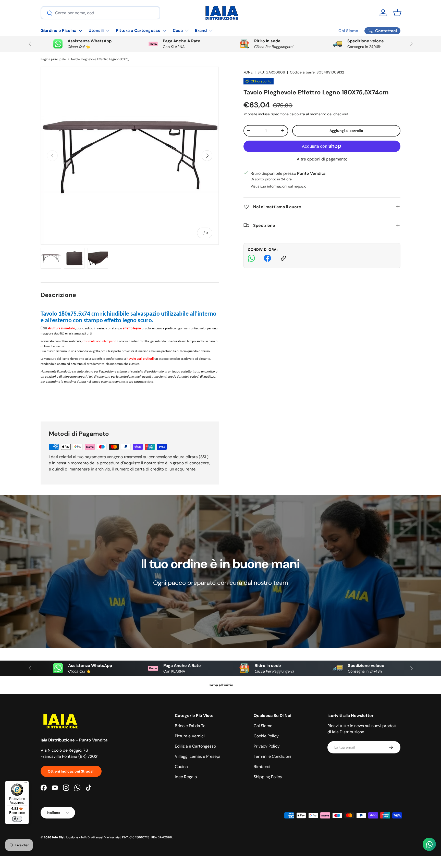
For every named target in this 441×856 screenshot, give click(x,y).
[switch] (17, 819)
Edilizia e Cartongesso (195, 746)
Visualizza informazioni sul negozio (278, 186)
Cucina (181, 766)
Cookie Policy (266, 736)
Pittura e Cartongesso (138, 30)
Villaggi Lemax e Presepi (197, 756)
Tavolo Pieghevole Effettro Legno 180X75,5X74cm (101, 59)
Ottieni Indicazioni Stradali (71, 771)
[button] (397, 12)
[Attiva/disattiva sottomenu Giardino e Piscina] (80, 31)
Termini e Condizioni (272, 756)
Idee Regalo (186, 776)
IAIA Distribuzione (65, 837)
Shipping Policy (268, 776)
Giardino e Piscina (58, 30)
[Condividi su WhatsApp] (251, 259)
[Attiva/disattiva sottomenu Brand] (211, 31)
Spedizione (280, 113)
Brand (201, 30)
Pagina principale (53, 59)
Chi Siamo (348, 30)
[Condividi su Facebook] (267, 259)
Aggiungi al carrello (346, 130)
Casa (178, 30)
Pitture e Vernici (190, 736)
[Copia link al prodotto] (283, 259)
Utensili (96, 30)
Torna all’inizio (220, 685)
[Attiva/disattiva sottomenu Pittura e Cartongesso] (165, 31)
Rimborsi (262, 766)
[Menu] (26, 784)
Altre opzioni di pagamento (322, 159)
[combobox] (100, 13)
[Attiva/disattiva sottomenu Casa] (187, 31)
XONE (248, 72)
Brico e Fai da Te (190, 725)
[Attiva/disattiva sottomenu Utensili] (108, 31)
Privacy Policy (267, 746)
